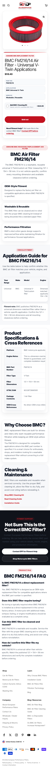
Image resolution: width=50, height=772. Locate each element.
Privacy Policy (8, 727)
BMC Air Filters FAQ (35, 684)
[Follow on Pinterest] (22, 735)
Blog (29, 692)
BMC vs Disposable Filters (35, 717)
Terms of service (32, 763)
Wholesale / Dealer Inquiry (9, 717)
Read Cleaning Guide (13, 499)
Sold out (25, 119)
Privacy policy (19, 763)
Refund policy (7, 763)
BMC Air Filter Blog (34, 705)
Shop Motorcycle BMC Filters (25, 559)
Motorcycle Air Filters (10, 680)
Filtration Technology (35, 688)
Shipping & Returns (10, 723)
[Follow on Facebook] (4, 735)
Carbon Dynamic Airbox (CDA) (11, 685)
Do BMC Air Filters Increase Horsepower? (36, 724)
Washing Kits (7, 691)
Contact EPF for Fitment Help (25, 551)
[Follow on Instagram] (16, 735)
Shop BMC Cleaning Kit (14, 495)
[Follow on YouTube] (28, 735)
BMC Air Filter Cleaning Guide (36, 710)
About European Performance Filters (10, 706)
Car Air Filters (7, 675)
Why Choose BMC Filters (37, 675)
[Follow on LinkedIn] (35, 735)
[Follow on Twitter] (10, 735)
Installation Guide (11, 503)
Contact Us (6, 712)
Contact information (9, 765)
